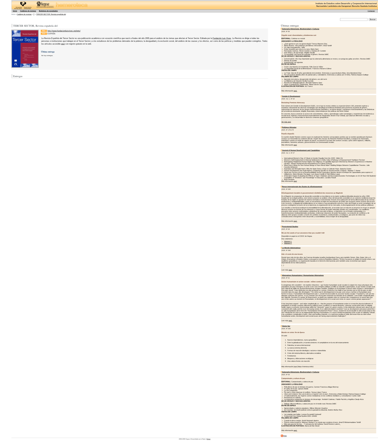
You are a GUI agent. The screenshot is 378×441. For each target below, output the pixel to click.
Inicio (15, 11)
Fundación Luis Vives (222, 38)
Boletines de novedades (48, 11)
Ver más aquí (286, 122)
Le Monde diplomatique (291, 248)
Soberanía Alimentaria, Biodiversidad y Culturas (300, 29)
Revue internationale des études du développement (302, 186)
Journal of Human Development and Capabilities (301, 150)
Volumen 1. (288, 241)
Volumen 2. (288, 243)
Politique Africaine (289, 127)
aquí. (295, 91)
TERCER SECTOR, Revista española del (51, 14)
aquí (295, 145)
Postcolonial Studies (290, 226)
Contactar (371, 11)
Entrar (208, 439)
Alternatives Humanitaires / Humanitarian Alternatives (303, 275)
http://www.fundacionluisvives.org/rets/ (64, 31)
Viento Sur (286, 326)
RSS (285, 436)
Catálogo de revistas (28, 11)
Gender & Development (291, 96)
